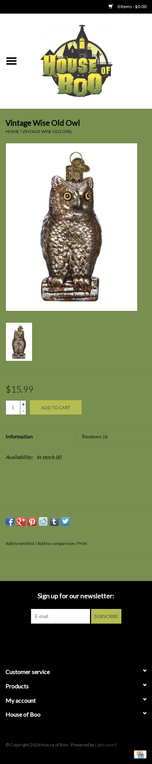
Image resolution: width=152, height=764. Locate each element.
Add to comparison (56, 543)
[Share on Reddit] (43, 521)
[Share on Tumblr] (54, 521)
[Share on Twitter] (65, 521)
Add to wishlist (20, 543)
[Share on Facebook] (10, 521)
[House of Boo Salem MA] (87, 60)
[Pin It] (32, 521)
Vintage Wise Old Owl (47, 131)
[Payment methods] (138, 754)
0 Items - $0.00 (131, 6)
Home (12, 131)
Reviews (95, 436)
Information (19, 436)
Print (82, 543)
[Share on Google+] (21, 521)
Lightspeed (106, 744)
